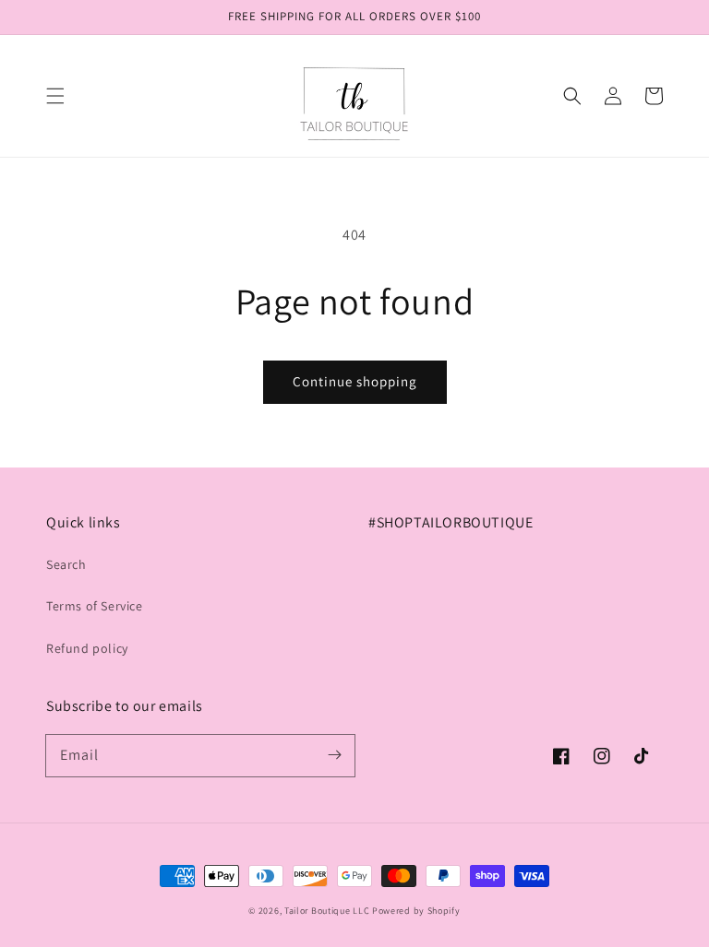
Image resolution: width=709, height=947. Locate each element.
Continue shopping (355, 381)
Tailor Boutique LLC (326, 911)
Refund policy (87, 648)
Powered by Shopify (416, 911)
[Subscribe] (334, 755)
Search (66, 564)
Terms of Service (94, 606)
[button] (55, 96)
